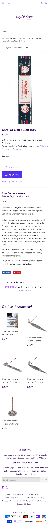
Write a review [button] (25, 290)
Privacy (5, 501)
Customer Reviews (32, 498)
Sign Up (44, 480)
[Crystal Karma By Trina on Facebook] (3, 487)
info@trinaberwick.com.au (16, 458)
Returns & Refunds (39, 501)
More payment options (12, 181)
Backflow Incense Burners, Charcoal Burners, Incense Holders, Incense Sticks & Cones (21, 39)
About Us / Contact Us (15, 495)
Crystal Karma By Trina (27, 512)
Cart (46, 3)
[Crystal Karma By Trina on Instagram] (7, 487)
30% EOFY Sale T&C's (33, 495)
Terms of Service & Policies (20, 501)
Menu (7, 3)
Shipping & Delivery (24, 504)
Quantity (5, 156)
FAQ (42, 498)
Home (4, 32)
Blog (21, 498)
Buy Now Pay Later (11, 498)
